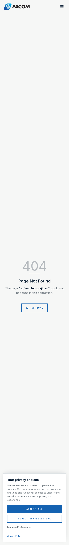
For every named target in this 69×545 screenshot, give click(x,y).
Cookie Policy (14, 536)
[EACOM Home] (17, 7)
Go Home (37, 307)
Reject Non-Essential (34, 518)
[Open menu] (61, 6)
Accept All (34, 509)
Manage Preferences (19, 527)
